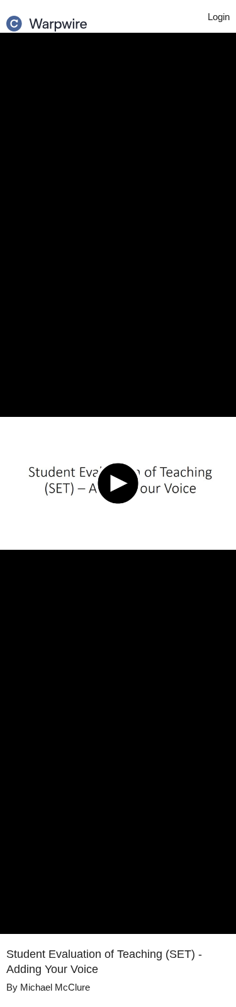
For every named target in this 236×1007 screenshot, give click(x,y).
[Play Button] (118, 483)
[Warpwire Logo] (46, 19)
